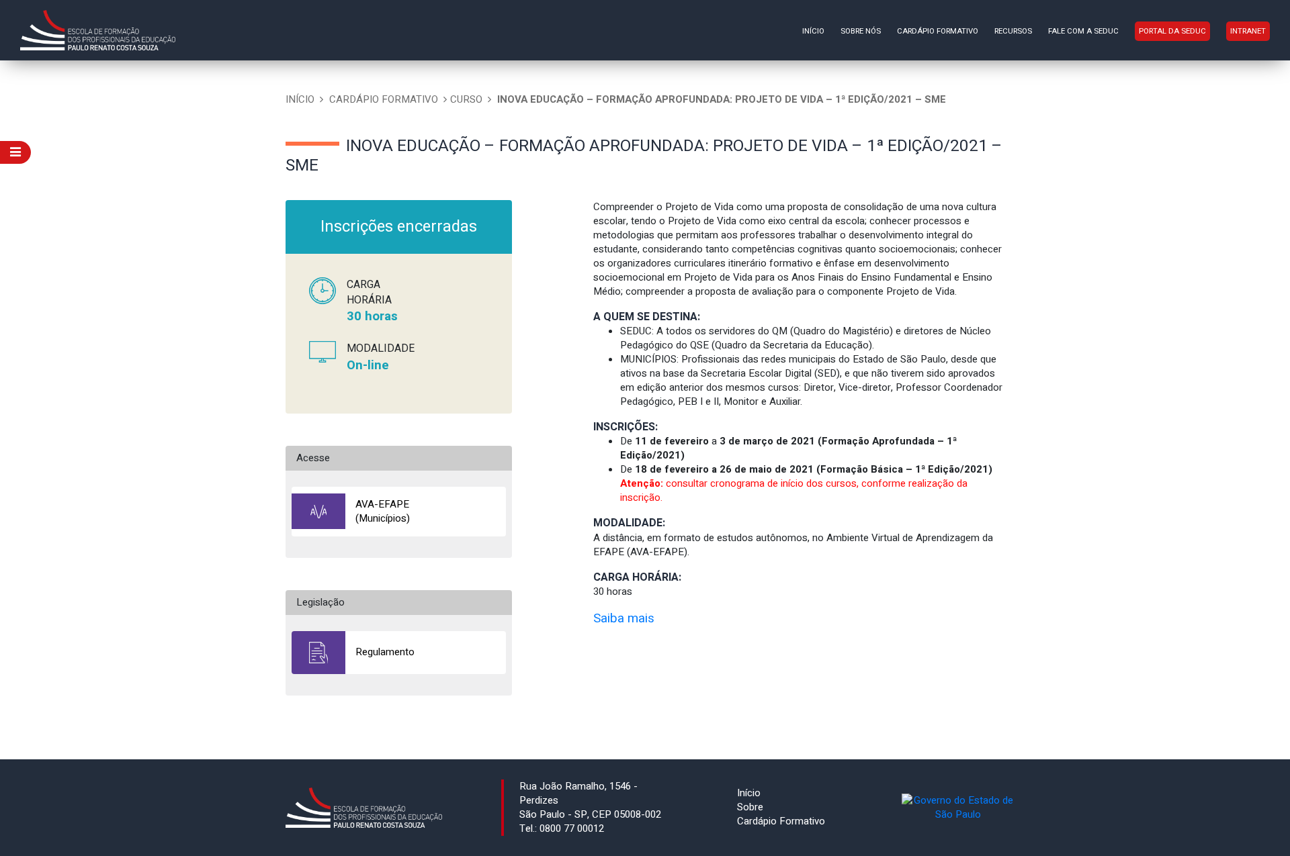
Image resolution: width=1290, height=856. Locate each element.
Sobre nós (861, 31)
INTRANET (1248, 31)
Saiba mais (623, 618)
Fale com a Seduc (1083, 31)
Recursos (1013, 31)
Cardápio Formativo (937, 31)
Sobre (750, 807)
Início (813, 31)
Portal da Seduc (1172, 31)
